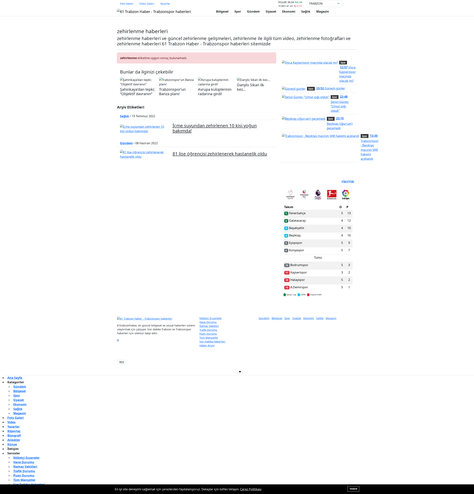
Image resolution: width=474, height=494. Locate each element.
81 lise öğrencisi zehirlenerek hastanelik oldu (220, 154)
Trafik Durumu (208, 330)
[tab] (290, 195)
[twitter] (240, 371)
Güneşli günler (330, 88)
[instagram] (357, 371)
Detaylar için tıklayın (318, 305)
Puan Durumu (208, 334)
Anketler (13, 440)
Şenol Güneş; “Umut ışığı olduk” (340, 104)
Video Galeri (146, 3)
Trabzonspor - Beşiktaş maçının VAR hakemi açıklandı (370, 147)
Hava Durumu (208, 322)
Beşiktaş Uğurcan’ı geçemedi (340, 123)
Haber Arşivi (207, 345)
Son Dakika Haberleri (212, 341)
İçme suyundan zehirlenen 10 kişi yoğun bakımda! (215, 128)
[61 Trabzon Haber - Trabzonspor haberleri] (154, 11)
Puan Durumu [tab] (293, 182)
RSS (121, 362)
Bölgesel (222, 11)
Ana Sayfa (14, 378)
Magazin (322, 11)
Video (11, 422)
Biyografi (14, 435)
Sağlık (305, 11)
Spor (237, 11)
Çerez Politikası (250, 489)
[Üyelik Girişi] (355, 3)
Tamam (353, 488)
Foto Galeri (126, 3)
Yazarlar (165, 3)
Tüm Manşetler (208, 337)
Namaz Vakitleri (209, 326)
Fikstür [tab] (348, 182)
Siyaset (271, 11)
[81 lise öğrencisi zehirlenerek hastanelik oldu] (144, 154)
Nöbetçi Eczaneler (210, 318)
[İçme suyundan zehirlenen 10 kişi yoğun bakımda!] (144, 129)
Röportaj (13, 431)
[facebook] (122, 371)
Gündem (253, 11)
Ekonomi (288, 11)
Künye (12, 444)
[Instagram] (119, 340)
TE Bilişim (351, 362)
